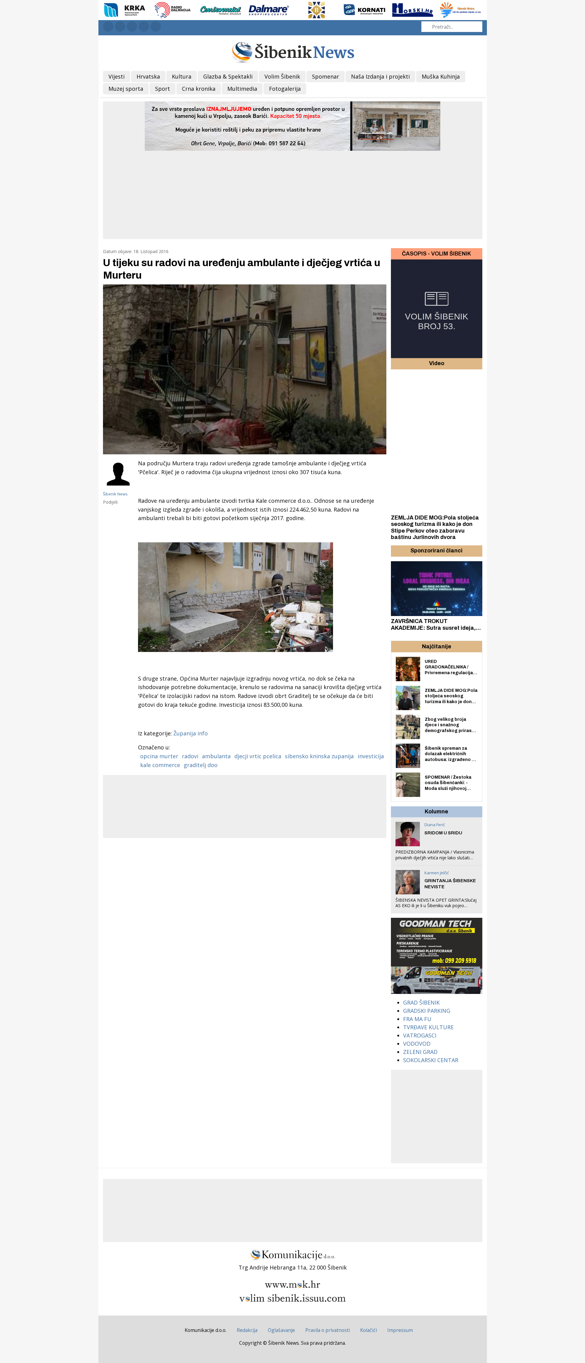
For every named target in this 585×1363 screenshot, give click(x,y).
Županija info (190, 733)
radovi (190, 756)
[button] (396, 550)
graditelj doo (201, 765)
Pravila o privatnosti (327, 1330)
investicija (371, 756)
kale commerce (160, 765)
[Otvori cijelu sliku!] (244, 369)
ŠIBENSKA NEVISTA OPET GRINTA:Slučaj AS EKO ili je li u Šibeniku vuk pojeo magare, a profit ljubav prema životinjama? (436, 908)
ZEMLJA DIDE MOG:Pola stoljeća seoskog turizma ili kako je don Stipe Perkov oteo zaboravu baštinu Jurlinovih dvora (435, 528)
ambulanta (216, 756)
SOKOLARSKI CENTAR (430, 1060)
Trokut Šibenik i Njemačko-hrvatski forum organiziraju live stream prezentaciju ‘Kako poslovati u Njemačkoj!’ (433, 631)
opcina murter (159, 756)
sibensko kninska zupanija (319, 756)
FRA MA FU (417, 1019)
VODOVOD (417, 1043)
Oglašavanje (281, 1330)
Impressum (400, 1330)
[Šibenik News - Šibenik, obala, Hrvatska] (292, 51)
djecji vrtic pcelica (257, 756)
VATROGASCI (419, 1035)
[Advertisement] (292, 196)
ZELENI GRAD (420, 1051)
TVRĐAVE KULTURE (428, 1027)
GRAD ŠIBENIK (421, 1002)
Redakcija (247, 1330)
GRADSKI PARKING (426, 1010)
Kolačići (368, 1330)
